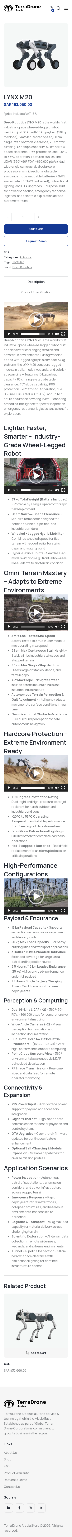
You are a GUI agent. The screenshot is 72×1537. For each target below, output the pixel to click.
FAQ (7, 1466)
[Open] (66, 8)
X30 (7, 1364)
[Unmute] (57, 334)
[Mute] (57, 490)
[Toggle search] (58, 8)
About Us (10, 1452)
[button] (36, 319)
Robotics (25, 257)
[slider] (33, 334)
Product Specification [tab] (36, 292)
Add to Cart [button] (38, 1353)
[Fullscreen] (63, 334)
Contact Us (12, 1487)
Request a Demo (15, 1480)
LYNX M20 (18, 262)
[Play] (9, 334)
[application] (36, 320)
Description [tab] (36, 282)
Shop (7, 1459)
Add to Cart (36, 229)
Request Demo (36, 241)
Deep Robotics (22, 267)
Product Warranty (16, 1473)
